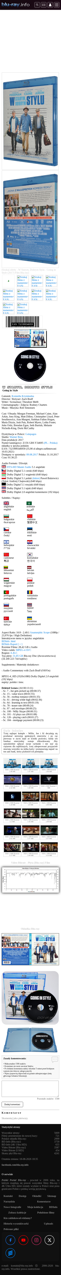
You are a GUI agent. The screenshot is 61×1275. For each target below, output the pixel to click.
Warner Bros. (16, 437)
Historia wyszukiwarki (16, 1223)
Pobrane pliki (11, 1229)
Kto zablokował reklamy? (18, 1218)
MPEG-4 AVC (23, 650)
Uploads (48, 1223)
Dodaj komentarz (12, 1104)
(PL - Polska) (50, 442)
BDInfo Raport (12, 644)
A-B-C (13, 653)
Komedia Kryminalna (23, 396)
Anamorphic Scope (40, 632)
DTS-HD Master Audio (19, 467)
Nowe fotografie (12, 1207)
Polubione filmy (45, 1212)
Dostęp (22, 1196)
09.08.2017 (32, 454)
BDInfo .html (8, 641)
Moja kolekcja (35, 1207)
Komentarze (44, 1201)
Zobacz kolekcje (17, 1212)
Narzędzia (9, 1201)
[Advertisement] (30, 41)
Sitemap (51, 1196)
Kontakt (8, 1196)
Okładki (36, 1196)
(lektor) (36, 478)
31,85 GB (18, 655)
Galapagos (30, 434)
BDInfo (53, 1207)
